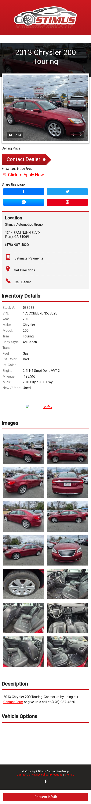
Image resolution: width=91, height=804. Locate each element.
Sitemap (69, 774)
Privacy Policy (40, 774)
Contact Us (23, 774)
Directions (56, 774)
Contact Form (13, 702)
